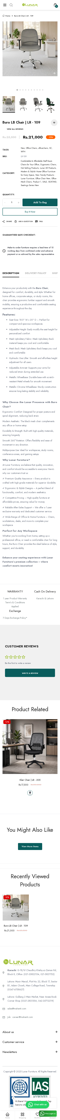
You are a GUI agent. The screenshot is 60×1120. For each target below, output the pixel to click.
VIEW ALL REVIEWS (15, 129)
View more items (30, 846)
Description (10, 273)
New (23, 148)
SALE (44, 181)
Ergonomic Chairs (48, 164)
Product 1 (37, 181)
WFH (23, 151)
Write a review (30, 673)
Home (7, 16)
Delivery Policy (35, 273)
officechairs (43, 148)
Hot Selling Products (30, 168)
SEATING (52, 181)
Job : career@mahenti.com (20, 1017)
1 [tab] (17, 90)
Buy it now (30, 211)
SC (50, 148)
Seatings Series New (30, 185)
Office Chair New (43, 178)
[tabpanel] (30, 57)
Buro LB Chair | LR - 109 (16, 925)
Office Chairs (31, 148)
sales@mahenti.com (17, 1008)
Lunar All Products (48, 168)
